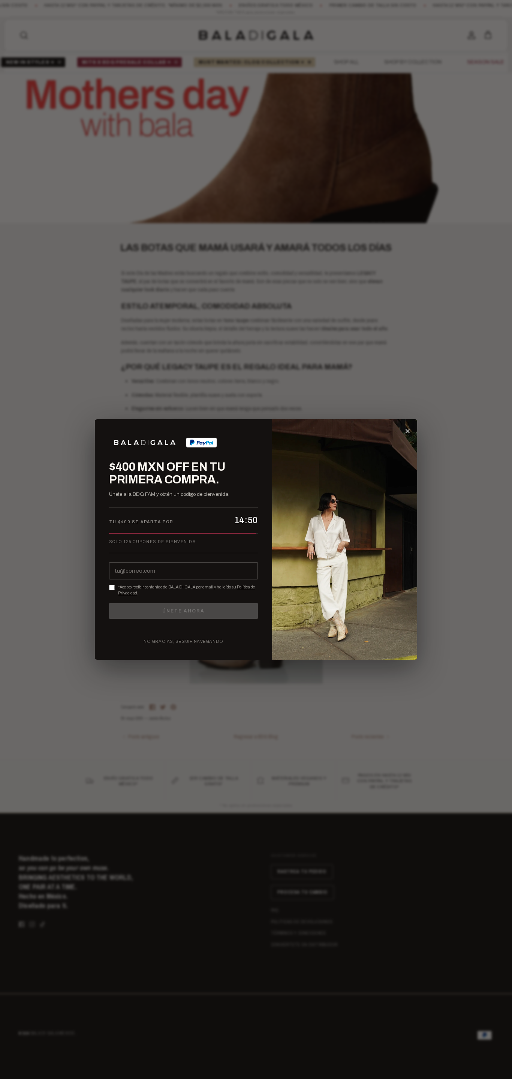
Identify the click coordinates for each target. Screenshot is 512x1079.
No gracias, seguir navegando (183, 641)
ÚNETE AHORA (183, 611)
